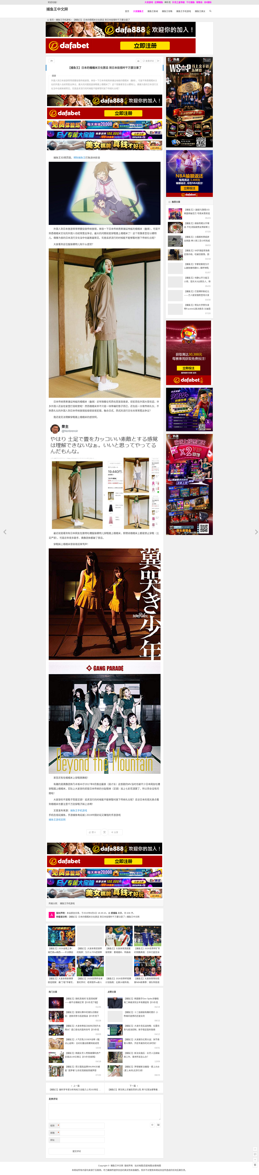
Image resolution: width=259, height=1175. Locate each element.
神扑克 (167, 2)
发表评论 (149, 61)
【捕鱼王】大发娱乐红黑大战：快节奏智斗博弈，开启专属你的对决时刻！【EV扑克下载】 (141, 1043)
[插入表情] (152, 1125)
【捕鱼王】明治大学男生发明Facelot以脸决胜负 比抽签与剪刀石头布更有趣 (197, 309)
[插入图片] (158, 1125)
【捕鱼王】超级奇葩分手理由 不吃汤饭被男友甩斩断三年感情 (197, 227)
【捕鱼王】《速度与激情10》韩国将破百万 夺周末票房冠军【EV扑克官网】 (197, 213)
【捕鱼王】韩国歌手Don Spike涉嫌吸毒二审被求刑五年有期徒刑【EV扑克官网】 (141, 1002)
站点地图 (139, 1165)
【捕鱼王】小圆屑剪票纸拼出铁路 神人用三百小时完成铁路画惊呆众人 (197, 241)
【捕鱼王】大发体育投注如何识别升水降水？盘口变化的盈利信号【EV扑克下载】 (83, 1029)
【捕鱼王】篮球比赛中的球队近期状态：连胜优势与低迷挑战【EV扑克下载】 (82, 1016)
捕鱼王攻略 (167, 11)
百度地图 (148, 1165)
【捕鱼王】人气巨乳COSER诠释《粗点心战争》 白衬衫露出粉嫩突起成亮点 (82, 1043)
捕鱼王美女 (200, 11)
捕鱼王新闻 (152, 11)
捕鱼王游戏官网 (57, 819)
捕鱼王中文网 (57, 9)
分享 (116, 832)
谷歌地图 (157, 1165)
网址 (52, 1140)
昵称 (54, 1125)
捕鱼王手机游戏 (183, 11)
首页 (127, 11)
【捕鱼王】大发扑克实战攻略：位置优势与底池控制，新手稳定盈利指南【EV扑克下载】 (141, 1029)
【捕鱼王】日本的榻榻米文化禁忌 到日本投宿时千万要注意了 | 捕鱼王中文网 (104, 917)
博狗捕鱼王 (79, 157)
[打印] (138, 61)
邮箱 (54, 1132)
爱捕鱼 (114, 913)
